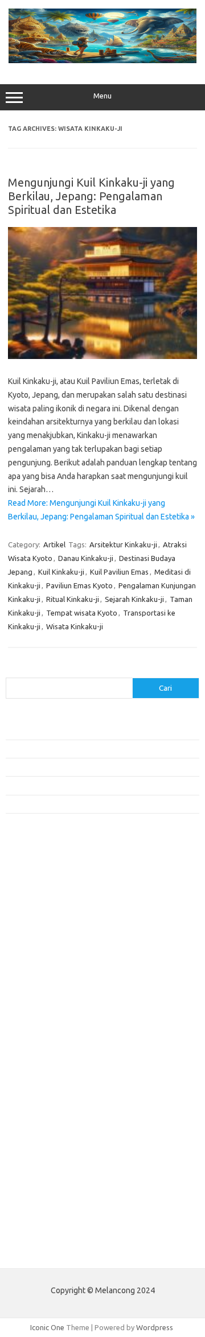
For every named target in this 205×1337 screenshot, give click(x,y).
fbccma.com (31, 902)
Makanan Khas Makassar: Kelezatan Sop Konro (82, 785)
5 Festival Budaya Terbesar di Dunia (64, 767)
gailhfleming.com (40, 1098)
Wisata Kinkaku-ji (74, 626)
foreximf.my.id (35, 1000)
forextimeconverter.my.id (55, 1044)
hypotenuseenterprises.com (60, 957)
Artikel (54, 544)
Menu (102, 96)
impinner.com (33, 979)
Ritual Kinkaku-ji (72, 599)
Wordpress (154, 1327)
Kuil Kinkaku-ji (61, 572)
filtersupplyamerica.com (52, 913)
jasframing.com (37, 990)
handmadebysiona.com (50, 935)
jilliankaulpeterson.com (50, 1152)
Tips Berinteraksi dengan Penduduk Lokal (73, 730)
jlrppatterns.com (39, 1163)
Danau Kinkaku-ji (85, 558)
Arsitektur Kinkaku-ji (123, 544)
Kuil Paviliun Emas (119, 572)
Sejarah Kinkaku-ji (134, 599)
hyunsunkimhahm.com (48, 1119)
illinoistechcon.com (43, 1141)
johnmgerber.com (41, 1174)
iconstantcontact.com (47, 968)
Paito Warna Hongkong (50, 1226)
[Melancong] (102, 60)
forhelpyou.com (38, 1086)
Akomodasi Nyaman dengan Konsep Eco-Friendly (86, 749)
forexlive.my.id (36, 1011)
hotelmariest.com (41, 946)
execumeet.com (38, 891)
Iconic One (47, 1327)
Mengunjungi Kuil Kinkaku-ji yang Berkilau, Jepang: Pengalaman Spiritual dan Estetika (91, 196)
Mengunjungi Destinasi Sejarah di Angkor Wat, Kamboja (96, 804)
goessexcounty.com (45, 924)
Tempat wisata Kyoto (81, 613)
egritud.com (31, 1075)
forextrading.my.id (43, 1033)
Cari (12, 671)
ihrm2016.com (35, 1130)
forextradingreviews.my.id (56, 1022)
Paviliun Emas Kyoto (79, 585)
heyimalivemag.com (45, 1108)
